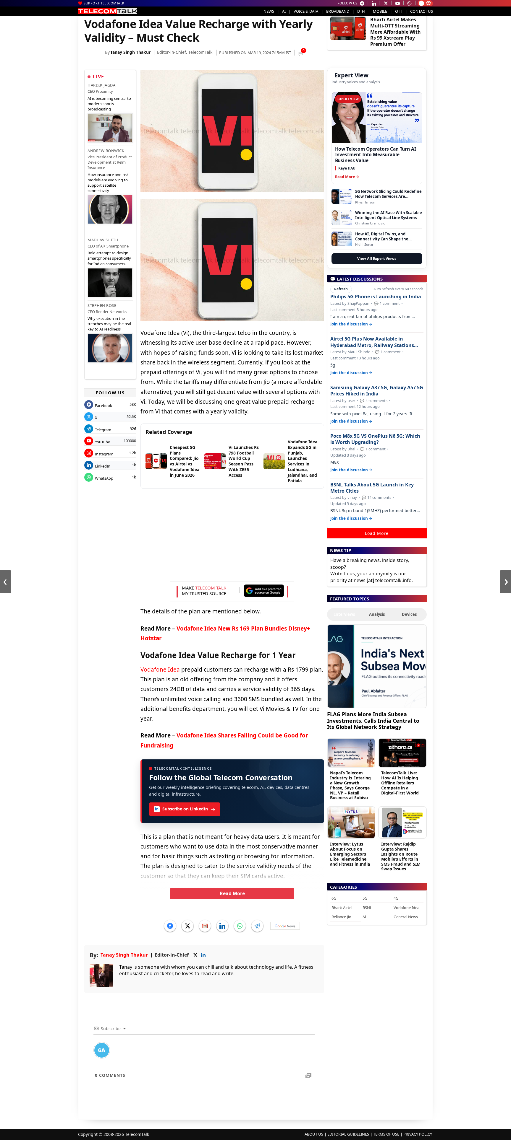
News (268, 11)
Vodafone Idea (160, 669)
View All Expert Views (376, 258)
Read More (232, 893)
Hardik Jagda (101, 85)
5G (365, 898)
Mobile (380, 11)
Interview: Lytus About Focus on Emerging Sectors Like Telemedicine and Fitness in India (350, 854)
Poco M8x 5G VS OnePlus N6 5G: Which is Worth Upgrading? (375, 439)
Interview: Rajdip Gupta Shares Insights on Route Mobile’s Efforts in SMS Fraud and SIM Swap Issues (401, 856)
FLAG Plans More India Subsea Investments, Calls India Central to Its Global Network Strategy (373, 720)
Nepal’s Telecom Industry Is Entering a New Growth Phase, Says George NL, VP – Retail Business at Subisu (350, 785)
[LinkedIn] (222, 926)
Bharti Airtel (341, 907)
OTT (398, 11)
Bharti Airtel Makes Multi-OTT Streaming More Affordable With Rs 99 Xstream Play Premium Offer (395, 31)
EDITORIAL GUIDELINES (348, 1134)
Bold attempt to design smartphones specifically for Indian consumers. (109, 258)
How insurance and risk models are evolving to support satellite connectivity (108, 182)
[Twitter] (187, 926)
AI (284, 11)
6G (333, 898)
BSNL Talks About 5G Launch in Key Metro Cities (372, 488)
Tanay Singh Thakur (130, 52)
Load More (377, 533)
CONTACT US (421, 11)
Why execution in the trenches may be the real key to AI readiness (109, 324)
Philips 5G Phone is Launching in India (375, 297)
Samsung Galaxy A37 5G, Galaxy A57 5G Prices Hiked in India (376, 391)
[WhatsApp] (240, 926)
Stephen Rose (102, 305)
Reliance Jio (341, 916)
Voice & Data (306, 11)
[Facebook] (170, 926)
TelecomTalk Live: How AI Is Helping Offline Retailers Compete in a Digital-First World (400, 782)
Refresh (341, 288)
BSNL (367, 907)
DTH (361, 11)
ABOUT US (314, 1134)
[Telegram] (257, 926)
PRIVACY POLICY (417, 1134)
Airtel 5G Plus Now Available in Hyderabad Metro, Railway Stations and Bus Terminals (372, 342)
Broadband (337, 11)
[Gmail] (205, 926)
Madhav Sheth (103, 239)
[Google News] (285, 926)
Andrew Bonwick (106, 150)
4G (396, 898)
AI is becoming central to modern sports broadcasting (109, 104)
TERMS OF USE (386, 1134)
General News (406, 916)
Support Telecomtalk (104, 3)
